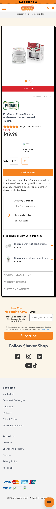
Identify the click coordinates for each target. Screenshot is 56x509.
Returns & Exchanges (14, 400)
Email (32, 312)
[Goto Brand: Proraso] (11, 109)
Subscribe (28, 336)
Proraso (19, 244)
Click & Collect (10, 419)
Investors (7, 443)
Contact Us (8, 394)
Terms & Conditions (13, 426)
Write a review (34, 127)
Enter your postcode (24, 206)
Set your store (20, 221)
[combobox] (14, 160)
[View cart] (53, 8)
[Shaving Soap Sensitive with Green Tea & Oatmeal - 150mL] (8, 245)
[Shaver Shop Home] (28, 8)
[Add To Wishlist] (25, 160)
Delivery (7, 413)
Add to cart (28, 172)
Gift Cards (8, 407)
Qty (5, 161)
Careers (7, 455)
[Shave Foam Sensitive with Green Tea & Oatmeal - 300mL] (8, 259)
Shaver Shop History (13, 449)
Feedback (8, 468)
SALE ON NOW (28, 2)
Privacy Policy (10, 462)
